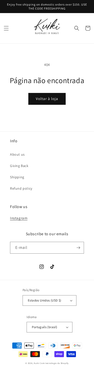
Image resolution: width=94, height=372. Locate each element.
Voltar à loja (47, 98)
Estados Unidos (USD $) (44, 300)
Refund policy (21, 188)
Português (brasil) (44, 327)
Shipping (17, 177)
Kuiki (36, 363)
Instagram (18, 218)
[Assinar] (78, 248)
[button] (6, 28)
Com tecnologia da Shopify (54, 363)
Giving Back (19, 165)
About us (17, 154)
